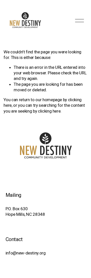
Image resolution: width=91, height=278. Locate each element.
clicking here (49, 111)
